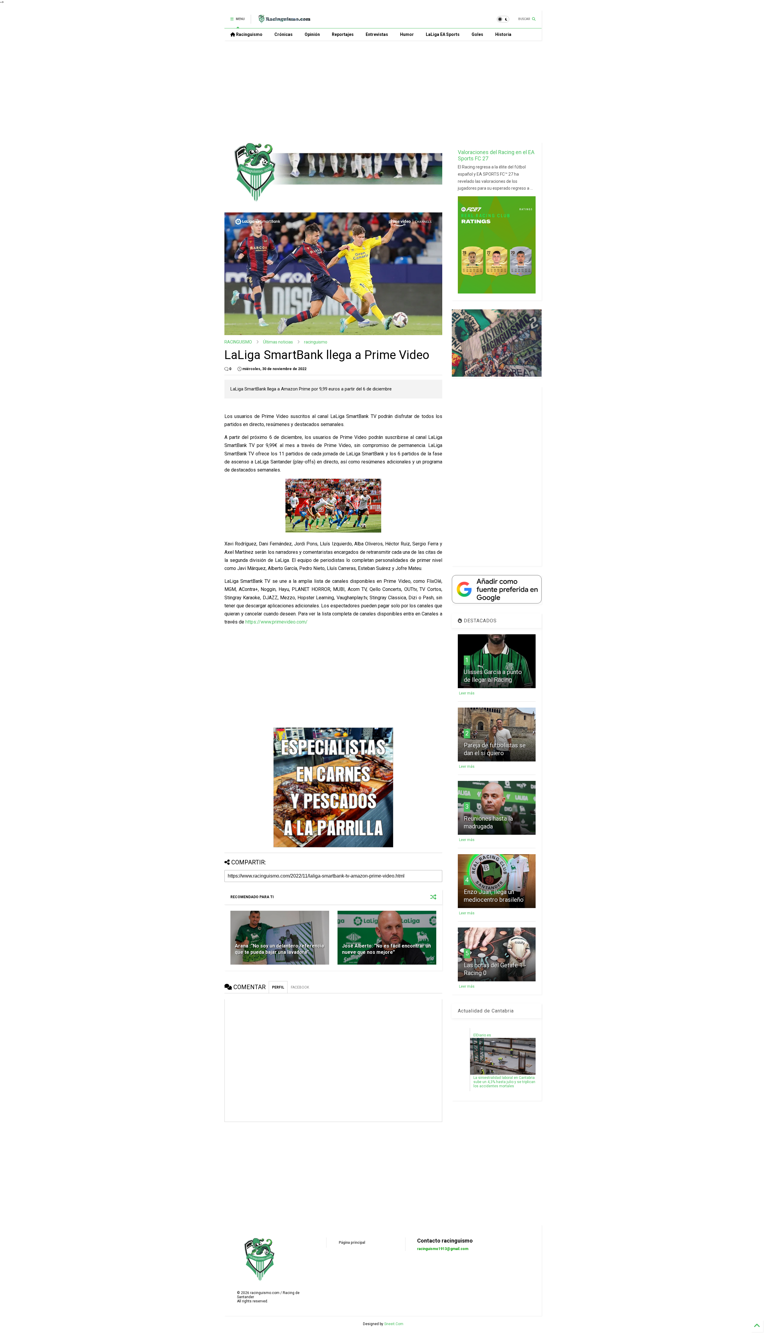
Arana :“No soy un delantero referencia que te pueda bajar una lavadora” (279, 949)
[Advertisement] (383, 91)
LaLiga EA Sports (443, 34)
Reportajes (343, 34)
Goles (477, 34)
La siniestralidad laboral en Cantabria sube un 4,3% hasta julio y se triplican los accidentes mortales (504, 1082)
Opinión (312, 34)
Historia (503, 34)
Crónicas (283, 34)
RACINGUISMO (238, 342)
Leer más (467, 693)
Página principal (352, 1242)
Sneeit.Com (393, 1324)
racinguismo (315, 342)
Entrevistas (377, 34)
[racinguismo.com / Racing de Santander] (283, 20)
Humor (407, 34)
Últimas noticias (278, 342)
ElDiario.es (482, 1035)
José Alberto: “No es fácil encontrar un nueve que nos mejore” (386, 949)
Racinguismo (248, 34)
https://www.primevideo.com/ (276, 622)
